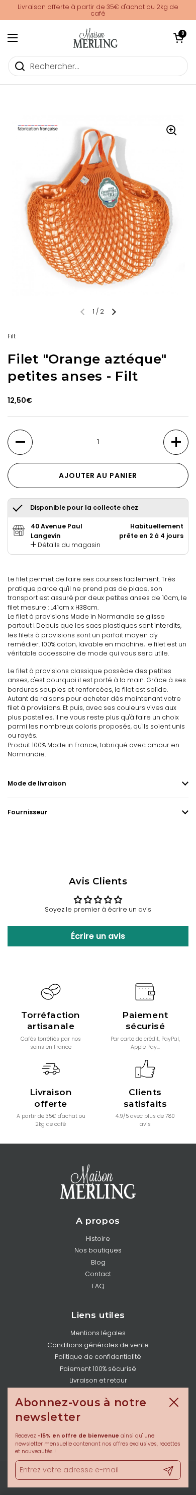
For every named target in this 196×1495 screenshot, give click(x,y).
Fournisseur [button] (28, 812)
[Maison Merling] (95, 38)
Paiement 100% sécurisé (98, 1368)
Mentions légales (98, 1333)
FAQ (98, 1286)
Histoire (98, 1238)
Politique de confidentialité (98, 1356)
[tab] (66, 545)
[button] (178, 38)
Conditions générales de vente (98, 1345)
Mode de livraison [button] (37, 783)
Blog (98, 1262)
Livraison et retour (98, 1380)
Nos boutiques (98, 1250)
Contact (98, 1274)
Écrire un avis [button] (98, 936)
